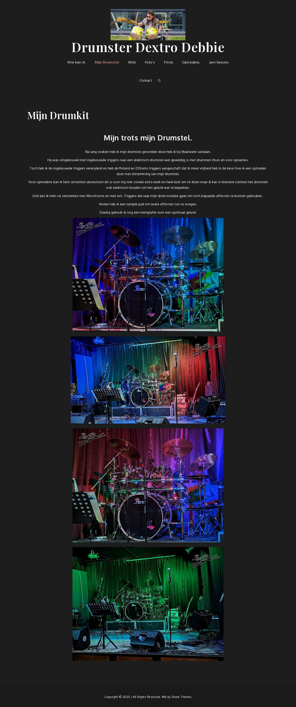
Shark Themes (181, 697)
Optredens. (191, 62)
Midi (132, 62)
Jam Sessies (219, 62)
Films (168, 62)
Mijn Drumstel (107, 62)
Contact (146, 80)
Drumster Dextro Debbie (148, 46)
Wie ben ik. (76, 62)
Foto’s (150, 62)
